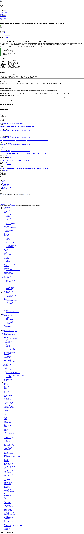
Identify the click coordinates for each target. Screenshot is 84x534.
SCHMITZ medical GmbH (7, 502)
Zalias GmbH (6, 529)
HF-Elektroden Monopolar (9, 341)
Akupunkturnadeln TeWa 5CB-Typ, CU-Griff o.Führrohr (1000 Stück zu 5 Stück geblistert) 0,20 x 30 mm (24, 140)
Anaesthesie (3, 378)
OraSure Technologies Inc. (7, 484)
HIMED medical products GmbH (8, 453)
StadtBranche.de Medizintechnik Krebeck (6, 204)
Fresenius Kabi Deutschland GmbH (9, 442)
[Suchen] (0, 3)
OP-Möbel (7, 363)
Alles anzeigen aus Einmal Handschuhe (11, 223)
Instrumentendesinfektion (7, 272)
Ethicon (5, 307)
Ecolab (5, 432)
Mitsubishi (5, 477)
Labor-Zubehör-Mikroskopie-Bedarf (9, 254)
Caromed (5, 413)
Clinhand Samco (6, 416)
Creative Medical (6, 420)
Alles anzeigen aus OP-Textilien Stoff (11, 321)
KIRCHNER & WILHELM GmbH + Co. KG (10, 463)
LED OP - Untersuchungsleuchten (10, 349)
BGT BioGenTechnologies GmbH (8, 402)
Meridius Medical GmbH (7, 476)
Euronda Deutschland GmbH (8, 439)
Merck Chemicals (6, 475)
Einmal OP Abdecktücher (9, 317)
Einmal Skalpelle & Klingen (9, 289)
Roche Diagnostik (6, 498)
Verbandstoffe (4, 324)
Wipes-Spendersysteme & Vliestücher (11, 271)
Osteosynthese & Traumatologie (8, 291)
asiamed (5, 394)
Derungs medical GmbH (7, 422)
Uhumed (5, 520)
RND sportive (6, 497)
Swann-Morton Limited (7, 518)
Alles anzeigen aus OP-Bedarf (8, 315)
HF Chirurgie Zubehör (7, 337)
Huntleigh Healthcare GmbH (8, 457)
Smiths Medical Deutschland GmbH (9, 512)
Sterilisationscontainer (7, 299)
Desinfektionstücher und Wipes (8, 269)
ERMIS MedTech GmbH (7, 438)
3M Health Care (6, 384)
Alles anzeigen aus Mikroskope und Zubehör (12, 251)
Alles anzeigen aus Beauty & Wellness (11, 227)
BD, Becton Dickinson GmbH (8, 400)
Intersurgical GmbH (6, 460)
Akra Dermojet (6, 387)
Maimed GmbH (6, 468)
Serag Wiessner (6, 310)
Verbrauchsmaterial (6, 332)
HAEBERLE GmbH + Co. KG (8, 448)
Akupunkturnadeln (6, 235)
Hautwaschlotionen (6, 266)
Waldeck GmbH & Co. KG (7, 526)
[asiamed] (1, 25)
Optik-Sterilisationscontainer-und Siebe (11, 302)
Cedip (5, 414)
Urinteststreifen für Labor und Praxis (11, 243)
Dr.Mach (5, 428)
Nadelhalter (7, 282)
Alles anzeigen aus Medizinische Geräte (9, 334)
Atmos (5, 396)
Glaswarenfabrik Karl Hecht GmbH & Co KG (10, 444)
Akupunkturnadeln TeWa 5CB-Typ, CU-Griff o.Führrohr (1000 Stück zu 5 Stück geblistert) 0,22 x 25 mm (24, 133)
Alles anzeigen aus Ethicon (9, 308)
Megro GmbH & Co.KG (7, 473)
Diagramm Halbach (6, 424)
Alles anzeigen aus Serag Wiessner (10, 311)
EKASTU (5, 434)
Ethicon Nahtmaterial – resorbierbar (10, 309)
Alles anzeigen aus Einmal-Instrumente (11, 287)
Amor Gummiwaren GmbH (8, 390)
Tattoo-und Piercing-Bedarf (6, 330)
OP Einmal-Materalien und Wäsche (9, 316)
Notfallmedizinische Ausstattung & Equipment (10, 374)
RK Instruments (6, 496)
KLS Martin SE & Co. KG (7, 464)
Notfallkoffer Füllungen (9, 377)
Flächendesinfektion (6, 268)
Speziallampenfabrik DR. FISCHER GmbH (10, 514)
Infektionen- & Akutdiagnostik (10, 246)
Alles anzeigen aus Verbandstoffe (8, 325)
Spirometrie (7, 215)
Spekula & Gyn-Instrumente (9, 285)
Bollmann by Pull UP (7, 405)
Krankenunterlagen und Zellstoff (8, 366)
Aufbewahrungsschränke (7, 364)
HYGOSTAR (6, 458)
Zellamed (5, 530)
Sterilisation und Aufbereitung (6, 292)
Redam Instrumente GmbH (7, 495)
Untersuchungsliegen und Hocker (10, 356)
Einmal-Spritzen (8, 261)
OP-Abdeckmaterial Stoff (9, 322)
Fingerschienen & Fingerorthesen (8, 327)
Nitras (5, 480)
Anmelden (5, 10)
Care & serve (5, 412)
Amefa (5, 389)
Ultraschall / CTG (8, 216)
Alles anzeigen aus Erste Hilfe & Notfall (9, 370)
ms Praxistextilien (6, 478)
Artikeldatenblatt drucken (3, 39)
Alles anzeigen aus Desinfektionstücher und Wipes (13, 270)
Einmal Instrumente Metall (9, 288)
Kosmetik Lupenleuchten (9, 229)
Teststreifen (5, 241)
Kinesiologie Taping (6, 234)
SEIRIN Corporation (7, 505)
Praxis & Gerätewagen (7, 357)
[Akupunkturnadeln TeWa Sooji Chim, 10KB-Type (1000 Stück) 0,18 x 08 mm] (11, 123)
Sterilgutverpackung (6, 294)
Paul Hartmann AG (6, 488)
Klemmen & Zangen (8, 281)
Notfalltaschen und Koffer (9, 376)
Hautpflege (5, 267)
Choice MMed (6, 415)
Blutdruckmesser (8, 217)
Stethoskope (7, 219)
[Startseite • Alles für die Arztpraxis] (3, 0)
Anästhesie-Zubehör (6, 380)
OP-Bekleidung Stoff (8, 323)
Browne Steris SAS (6, 409)
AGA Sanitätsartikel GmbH (8, 386)
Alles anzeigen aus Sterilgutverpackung (11, 295)
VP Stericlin (5, 524)
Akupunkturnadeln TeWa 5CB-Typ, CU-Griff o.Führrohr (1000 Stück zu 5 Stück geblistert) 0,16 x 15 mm (24, 168)
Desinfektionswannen (9, 275)
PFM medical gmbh (6, 490)
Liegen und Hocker (6, 354)
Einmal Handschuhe (6, 222)
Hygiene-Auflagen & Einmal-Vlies (10, 228)
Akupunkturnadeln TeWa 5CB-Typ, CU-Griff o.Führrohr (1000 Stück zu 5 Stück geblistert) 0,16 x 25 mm (24, 153)
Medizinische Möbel (5, 351)
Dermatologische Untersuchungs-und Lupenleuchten (13, 350)
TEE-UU (5, 519)
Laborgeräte (5, 253)
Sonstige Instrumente (7, 290)
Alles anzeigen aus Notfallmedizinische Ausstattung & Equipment (15, 375)
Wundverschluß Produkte (7, 313)
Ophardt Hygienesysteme (7, 483)
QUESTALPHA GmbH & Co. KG (9, 493)
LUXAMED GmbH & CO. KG (8, 467)
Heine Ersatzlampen (8, 221)
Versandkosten (4, 32)
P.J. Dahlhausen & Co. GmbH (8, 486)
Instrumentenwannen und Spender (8, 273)
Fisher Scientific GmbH (7, 441)
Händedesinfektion (6, 265)
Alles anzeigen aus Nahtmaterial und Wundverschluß (11, 305)
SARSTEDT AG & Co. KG (8, 501)
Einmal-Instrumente (6, 286)
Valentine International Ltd (7, 522)
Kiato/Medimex (6, 462)
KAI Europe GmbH (6, 461)
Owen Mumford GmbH (7, 485)
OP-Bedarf (3, 314)
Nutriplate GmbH (6, 481)
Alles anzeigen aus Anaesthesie (8, 379)
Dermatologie (6, 211)
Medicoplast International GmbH (8, 470)
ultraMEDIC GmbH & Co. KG (8, 521)
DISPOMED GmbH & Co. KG (8, 425)
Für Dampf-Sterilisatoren (9, 296)
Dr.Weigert (5, 430)
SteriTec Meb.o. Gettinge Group (8, 517)
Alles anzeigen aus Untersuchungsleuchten (11, 348)
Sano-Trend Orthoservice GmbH (8, 500)
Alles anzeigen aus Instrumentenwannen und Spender (13, 274)
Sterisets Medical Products (7, 516)
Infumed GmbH (6, 459)
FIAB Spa (5, 440)
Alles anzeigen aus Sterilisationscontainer (11, 300)
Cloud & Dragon (6, 418)
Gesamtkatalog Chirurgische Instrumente (11, 280)
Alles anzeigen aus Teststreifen (10, 242)
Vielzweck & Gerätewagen (9, 359)
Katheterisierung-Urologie (7, 369)
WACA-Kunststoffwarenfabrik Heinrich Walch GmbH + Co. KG (13, 525)
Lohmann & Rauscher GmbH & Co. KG (9, 466)
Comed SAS (5, 419)
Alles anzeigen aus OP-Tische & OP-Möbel (12, 361)
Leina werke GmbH (6, 465)
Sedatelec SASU (6, 504)
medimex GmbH (6, 471)
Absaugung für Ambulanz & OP (8, 335)
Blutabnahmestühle (6, 257)
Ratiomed (5, 494)
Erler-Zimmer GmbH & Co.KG (8, 437)
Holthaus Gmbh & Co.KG (7, 454)
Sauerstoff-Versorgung (7, 367)
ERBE (5, 436)
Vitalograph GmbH (6, 523)
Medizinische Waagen (7, 342)
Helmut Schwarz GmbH (7, 451)
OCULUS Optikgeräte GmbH (8, 482)
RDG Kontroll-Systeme (7, 298)
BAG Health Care (6, 398)
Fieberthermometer (8, 220)
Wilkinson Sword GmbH (7, 527)
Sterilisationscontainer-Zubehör (10, 303)
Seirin (6, 237)
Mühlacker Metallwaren (7, 479)
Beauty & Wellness (6, 226)
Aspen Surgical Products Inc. (8, 395)
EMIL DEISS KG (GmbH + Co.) (8, 435)
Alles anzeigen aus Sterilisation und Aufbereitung (10, 293)
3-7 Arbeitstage (6, 37)
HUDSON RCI (6, 455)
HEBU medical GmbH (7, 449)
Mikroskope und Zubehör (7, 250)
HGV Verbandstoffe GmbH (8, 452)
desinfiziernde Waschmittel (7, 276)
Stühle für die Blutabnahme (7, 353)
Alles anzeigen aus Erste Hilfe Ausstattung (11, 372)
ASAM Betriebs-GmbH (7, 393)
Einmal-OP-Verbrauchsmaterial (10, 319)
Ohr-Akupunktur (8, 239)
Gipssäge (5, 336)
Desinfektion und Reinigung (6, 263)
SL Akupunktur (8, 238)
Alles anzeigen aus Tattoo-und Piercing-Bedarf (10, 331)
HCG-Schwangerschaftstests (10, 247)
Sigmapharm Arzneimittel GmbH (8, 510)
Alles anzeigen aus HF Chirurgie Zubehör (11, 338)
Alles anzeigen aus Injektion (9, 259)
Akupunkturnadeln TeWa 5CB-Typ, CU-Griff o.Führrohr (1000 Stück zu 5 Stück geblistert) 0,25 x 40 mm (24, 147)
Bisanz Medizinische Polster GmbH (9, 403)
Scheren (7, 284)
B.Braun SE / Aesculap (7, 397)
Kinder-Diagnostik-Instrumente (10, 218)
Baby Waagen (7, 344)
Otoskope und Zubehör (9, 214)
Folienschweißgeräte (7, 304)
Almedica (5, 388)
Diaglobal (5, 423)
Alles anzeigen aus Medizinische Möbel (9, 352)
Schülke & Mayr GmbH (7, 503)
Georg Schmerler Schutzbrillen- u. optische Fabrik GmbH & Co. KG (13, 443)
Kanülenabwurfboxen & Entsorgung (9, 262)
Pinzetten (7, 283)
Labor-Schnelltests (6, 244)
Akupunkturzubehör (6, 233)
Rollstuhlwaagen (8, 346)
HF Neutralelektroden (9, 340)
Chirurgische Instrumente (5, 277)
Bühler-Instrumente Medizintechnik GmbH (10, 411)
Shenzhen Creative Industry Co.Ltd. (9, 508)
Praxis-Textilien (6, 225)
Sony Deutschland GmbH (7, 513)
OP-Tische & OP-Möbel (7, 360)
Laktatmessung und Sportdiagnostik (9, 248)
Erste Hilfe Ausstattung (7, 371)
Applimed (5, 392)
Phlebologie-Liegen (8, 355)
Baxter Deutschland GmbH (7, 399)
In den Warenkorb (8, 35)
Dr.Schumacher (6, 429)
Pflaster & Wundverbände (7, 329)
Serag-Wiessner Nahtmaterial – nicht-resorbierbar (12, 312)
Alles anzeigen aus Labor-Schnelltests (11, 245)
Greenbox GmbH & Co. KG (8, 447)
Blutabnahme (6, 256)
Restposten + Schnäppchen (6, 207)
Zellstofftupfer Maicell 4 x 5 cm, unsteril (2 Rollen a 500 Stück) (14, 160)
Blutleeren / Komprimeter (7, 381)
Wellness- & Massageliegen (9, 230)
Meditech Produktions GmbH (8, 472)
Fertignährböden (6, 249)
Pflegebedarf (5, 368)
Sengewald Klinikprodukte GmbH (8, 506)
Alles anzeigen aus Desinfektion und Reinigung (10, 264)
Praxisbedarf (4, 208)
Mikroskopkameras (8, 252)
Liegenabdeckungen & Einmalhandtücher (9, 231)
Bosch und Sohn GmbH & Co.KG (8, 406)
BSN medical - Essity (7, 410)
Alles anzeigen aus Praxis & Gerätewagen (11, 358)
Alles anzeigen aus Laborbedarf (8, 240)
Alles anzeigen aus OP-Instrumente (10, 279)
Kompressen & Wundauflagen (8, 328)
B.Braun (5, 306)
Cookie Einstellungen (5, 189)
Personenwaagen (8, 345)
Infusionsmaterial (6, 258)
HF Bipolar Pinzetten (8, 339)
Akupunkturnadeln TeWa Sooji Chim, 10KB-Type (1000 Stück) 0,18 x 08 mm (17, 126)
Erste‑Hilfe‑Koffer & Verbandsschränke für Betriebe (13, 373)
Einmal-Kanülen (8, 260)
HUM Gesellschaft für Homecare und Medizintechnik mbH (12, 456)
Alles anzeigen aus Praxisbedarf (8, 209)
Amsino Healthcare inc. (7, 391)
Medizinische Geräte (5, 333)
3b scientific (5, 383)
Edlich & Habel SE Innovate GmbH (9, 433)
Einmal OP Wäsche (8, 318)
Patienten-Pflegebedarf (5, 365)
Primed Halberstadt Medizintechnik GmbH (10, 491)
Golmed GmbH (6, 446)
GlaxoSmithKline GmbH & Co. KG (9, 445)
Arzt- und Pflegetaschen (7, 210)
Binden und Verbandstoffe (7, 326)
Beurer (5, 401)
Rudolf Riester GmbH (7, 499)
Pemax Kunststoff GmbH (7, 489)
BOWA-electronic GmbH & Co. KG (9, 407)
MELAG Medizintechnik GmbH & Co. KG (10, 474)
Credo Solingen (6, 421)
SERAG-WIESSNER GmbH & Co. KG (9, 507)
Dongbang (5, 426)
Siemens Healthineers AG (7, 509)
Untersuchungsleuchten (7, 347)
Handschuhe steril (8, 224)
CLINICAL (5, 417)
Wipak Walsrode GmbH (7, 528)
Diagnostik (5, 212)
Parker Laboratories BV (7, 487)
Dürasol (5, 431)
